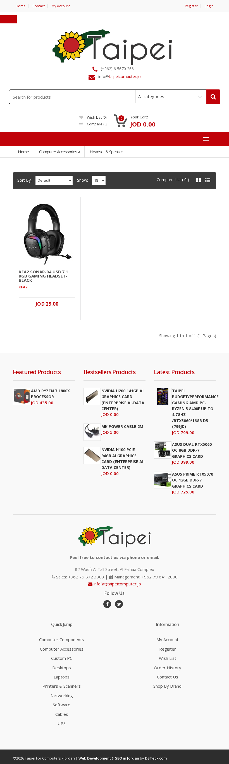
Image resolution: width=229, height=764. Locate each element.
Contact (38, 6)
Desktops (61, 667)
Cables (61, 714)
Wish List (167, 658)
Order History (167, 667)
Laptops (62, 677)
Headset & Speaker (106, 151)
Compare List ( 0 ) (173, 179)
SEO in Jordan (127, 758)
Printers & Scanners (61, 686)
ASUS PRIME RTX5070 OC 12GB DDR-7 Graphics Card (192, 480)
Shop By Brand (167, 686)
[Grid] (198, 180)
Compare (96, 123)
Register (191, 6)
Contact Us (167, 677)
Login (209, 6)
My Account (61, 6)
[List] (208, 180)
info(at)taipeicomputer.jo (116, 584)
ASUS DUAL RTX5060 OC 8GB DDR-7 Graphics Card (192, 450)
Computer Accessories (58, 151)
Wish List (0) (96, 117)
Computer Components (61, 639)
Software (61, 704)
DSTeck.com (156, 758)
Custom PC (61, 658)
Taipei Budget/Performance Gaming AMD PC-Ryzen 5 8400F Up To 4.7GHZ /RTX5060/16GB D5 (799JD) (195, 408)
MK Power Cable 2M (122, 426)
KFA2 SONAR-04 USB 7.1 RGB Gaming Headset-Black (43, 276)
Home (20, 6)
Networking (62, 695)
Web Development (94, 758)
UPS (62, 723)
